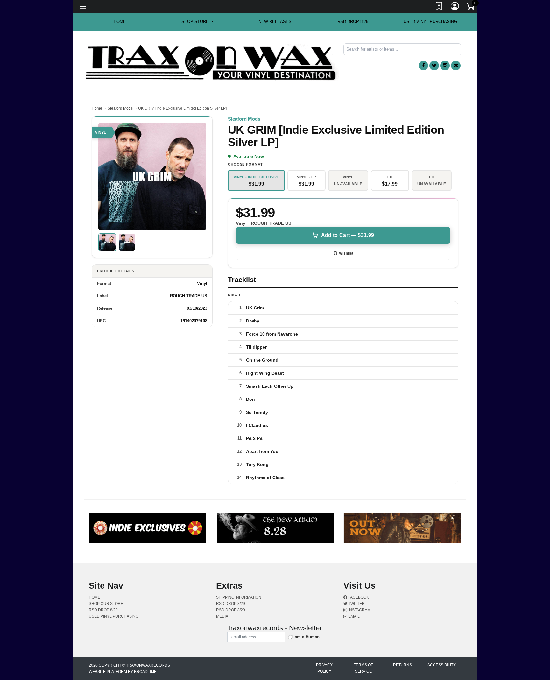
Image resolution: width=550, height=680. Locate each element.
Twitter (356, 603)
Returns (402, 665)
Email (353, 616)
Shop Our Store (106, 603)
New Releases (275, 21)
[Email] (455, 65)
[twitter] (434, 65)
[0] (471, 7)
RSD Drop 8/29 (352, 21)
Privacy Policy (324, 668)
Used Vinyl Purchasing (430, 21)
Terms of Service (363, 668)
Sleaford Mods (120, 108)
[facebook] (423, 65)
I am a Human (306, 636)
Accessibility (441, 665)
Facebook (358, 597)
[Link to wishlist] (439, 7)
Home (97, 108)
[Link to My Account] (455, 7)
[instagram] (445, 65)
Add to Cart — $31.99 (347, 235)
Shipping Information (238, 597)
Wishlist (346, 253)
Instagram (358, 610)
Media (222, 616)
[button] (197, 21)
